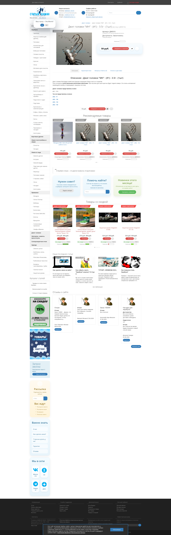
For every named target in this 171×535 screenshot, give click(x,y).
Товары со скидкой (93, 512)
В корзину (62, 238)
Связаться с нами (64, 505)
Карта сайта (63, 511)
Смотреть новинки (128, 192)
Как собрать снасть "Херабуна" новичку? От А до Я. (85, 272)
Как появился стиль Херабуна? (127, 271)
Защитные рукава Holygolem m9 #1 (131, 228)
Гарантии (36, 446)
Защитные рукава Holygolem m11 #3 (108, 228)
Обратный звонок (41, 374)
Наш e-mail (34, 525)
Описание (75, 70)
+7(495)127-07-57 (69, 15)
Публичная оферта (65, 522)
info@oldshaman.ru (69, 17)
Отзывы (35, 451)
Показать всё (136, 346)
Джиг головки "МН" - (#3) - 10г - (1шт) (85, 143)
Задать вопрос (67, 190)
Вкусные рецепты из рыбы (39, 289)
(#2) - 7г (55, 97)
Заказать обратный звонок (94, 17)
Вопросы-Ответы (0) (101, 70)
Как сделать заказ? (39, 434)
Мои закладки (120, 509)
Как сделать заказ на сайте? (62, 270)
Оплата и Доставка (116, 70)
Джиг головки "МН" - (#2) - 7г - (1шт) (63, 143)
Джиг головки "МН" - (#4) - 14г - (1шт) (108, 143)
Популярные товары (93, 509)
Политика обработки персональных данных (71, 520)
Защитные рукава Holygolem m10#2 (85, 228)
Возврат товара (64, 509)
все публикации (97, 287)
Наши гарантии (35, 509)
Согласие (99, 531)
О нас (35, 429)
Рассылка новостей (122, 511)
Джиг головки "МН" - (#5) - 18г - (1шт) (131, 143)
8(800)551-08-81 (69, 11)
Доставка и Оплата (38, 2)
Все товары (91, 511)
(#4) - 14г (55, 102)
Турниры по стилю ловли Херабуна (38, 284)
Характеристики (86, 70)
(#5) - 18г (56, 105)
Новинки (90, 507)
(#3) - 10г (55, 99)
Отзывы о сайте (64, 507)
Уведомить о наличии (121, 48)
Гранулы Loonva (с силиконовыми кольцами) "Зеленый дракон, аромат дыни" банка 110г (63, 230)
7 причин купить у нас (39, 440)
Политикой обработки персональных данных (71, 532)
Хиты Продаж (91, 505)
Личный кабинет (121, 505)
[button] (133, 2)
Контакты (33, 512)
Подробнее (58, 329)
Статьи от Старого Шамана (39, 293)
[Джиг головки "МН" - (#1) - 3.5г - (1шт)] (74, 49)
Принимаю (117, 530)
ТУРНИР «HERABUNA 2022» (107, 270)
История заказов (121, 507)
